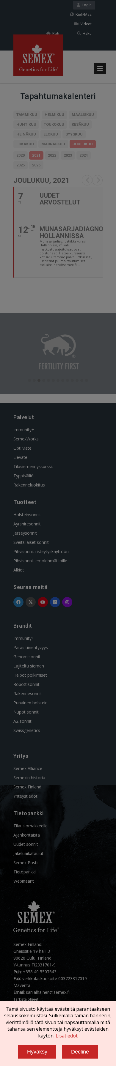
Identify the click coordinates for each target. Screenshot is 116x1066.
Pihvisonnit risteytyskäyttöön (41, 551)
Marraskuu (53, 144)
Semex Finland (27, 787)
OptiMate (22, 448)
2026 (36, 165)
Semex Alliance (27, 768)
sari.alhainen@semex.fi (48, 992)
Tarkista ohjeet (25, 999)
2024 (83, 155)
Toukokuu (54, 124)
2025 (20, 165)
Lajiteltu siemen (28, 666)
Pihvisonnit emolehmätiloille (40, 560)
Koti (55, 33)
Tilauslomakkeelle (30, 826)
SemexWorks (26, 439)
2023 (68, 155)
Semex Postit (26, 862)
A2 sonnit (22, 721)
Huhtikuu (26, 124)
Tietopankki (24, 872)
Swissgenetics (26, 730)
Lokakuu (25, 144)
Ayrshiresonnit (27, 524)
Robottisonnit (26, 684)
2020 (20, 155)
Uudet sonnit (25, 844)
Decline (80, 1052)
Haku (86, 33)
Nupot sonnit (26, 712)
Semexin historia (29, 777)
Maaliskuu (83, 114)
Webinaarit (23, 881)
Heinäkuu (26, 134)
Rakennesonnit (27, 693)
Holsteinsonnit (27, 514)
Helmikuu (54, 114)
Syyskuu (74, 134)
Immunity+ (23, 429)
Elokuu (50, 134)
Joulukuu (83, 144)
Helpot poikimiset (30, 675)
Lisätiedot (67, 1035)
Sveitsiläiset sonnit (31, 542)
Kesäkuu (80, 124)
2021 (36, 155)
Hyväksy (37, 1052)
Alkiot (18, 570)
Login (86, 5)
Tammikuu (26, 114)
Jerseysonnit (25, 533)
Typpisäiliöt (24, 475)
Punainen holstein (30, 703)
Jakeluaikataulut (28, 853)
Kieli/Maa (83, 14)
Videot (85, 24)
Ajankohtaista (26, 835)
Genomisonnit (26, 656)
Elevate (20, 457)
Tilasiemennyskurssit (33, 466)
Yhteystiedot (25, 796)
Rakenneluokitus (29, 485)
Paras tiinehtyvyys (30, 647)
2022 (52, 155)
